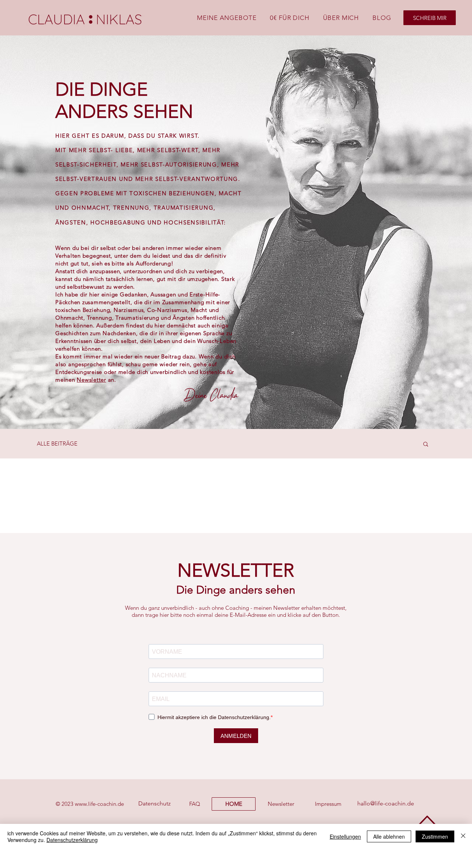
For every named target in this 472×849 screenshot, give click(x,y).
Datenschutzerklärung (72, 839)
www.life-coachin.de (99, 803)
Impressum (328, 803)
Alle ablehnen (389, 836)
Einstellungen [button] (345, 836)
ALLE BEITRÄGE (57, 443)
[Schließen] (463, 836)
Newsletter (91, 379)
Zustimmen (435, 836)
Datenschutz (154, 803)
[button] (425, 444)
